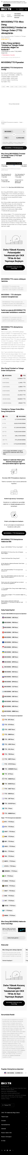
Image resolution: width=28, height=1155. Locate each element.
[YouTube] (10, 1150)
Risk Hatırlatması (12, 1052)
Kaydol (21, 9)
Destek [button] (3, 1128)
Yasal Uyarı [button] (4, 1116)
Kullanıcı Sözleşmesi (15, 1055)
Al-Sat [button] (3, 1140)
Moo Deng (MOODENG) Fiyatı (16, 187)
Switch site (6, 5)
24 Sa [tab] (7, 86)
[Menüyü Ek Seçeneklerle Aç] (26, 9)
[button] (17, 9)
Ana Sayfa (3, 15)
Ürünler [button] (3, 1120)
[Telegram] (4, 1150)
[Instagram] (7, 1150)
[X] (2, 1150)
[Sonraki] (26, 1073)
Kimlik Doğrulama (16, 504)
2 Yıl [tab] (24, 86)
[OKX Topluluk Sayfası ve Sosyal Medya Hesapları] (13, 1150)
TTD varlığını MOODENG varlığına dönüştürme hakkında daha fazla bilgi (13, 452)
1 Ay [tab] (16, 86)
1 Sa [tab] (3, 86)
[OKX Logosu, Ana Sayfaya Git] (6, 9)
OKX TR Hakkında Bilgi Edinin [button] (10, 1112)
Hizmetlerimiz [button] (5, 1124)
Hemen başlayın (7, 960)
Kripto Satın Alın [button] (6, 1132)
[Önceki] (2, 1073)
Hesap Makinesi (9, 15)
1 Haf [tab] (12, 86)
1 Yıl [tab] (20, 86)
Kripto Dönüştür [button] (6, 1136)
